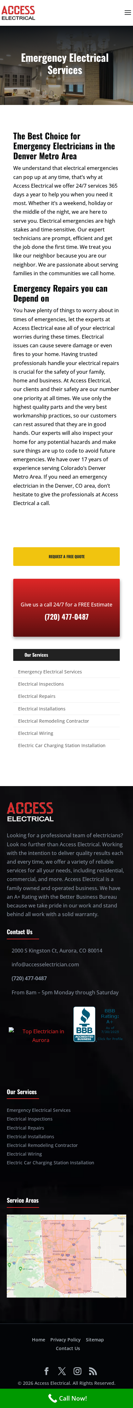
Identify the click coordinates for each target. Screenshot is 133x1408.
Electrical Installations (42, 709)
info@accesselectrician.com (45, 964)
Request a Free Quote (67, 556)
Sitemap (95, 1340)
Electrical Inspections (41, 684)
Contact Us (68, 1348)
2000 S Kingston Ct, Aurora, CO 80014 (57, 950)
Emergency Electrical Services (50, 672)
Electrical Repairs (37, 696)
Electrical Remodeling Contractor (53, 721)
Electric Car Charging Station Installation (62, 745)
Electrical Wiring (35, 733)
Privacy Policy (65, 1340)
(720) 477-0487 (29, 978)
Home (38, 1340)
